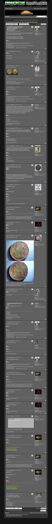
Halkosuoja (37, 152)
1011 (38, 74)
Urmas (36, 498)
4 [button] (44, 24)
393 (37, 243)
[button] (45, 24)
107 (37, 305)
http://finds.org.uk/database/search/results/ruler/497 (16, 174)
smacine (36, 171)
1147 (38, 130)
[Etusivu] (26, 11)
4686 (38, 213)
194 (37, 229)
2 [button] (41, 24)
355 (37, 418)
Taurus (36, 211)
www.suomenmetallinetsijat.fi (11, 140)
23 (37, 153)
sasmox (36, 227)
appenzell (12, 128)
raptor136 (36, 104)
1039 (38, 173)
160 (37, 442)
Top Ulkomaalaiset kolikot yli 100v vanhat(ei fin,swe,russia (21, 22)
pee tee (36, 241)
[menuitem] (11, 8)
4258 (38, 93)
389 (37, 59)
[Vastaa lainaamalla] (32, 27)
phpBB (16, 514)
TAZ (11, 65)
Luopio (36, 345)
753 (37, 500)
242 (37, 347)
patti (36, 190)
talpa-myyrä (37, 440)
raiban (36, 30)
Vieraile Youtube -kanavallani (11, 142)
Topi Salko (37, 57)
